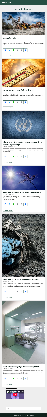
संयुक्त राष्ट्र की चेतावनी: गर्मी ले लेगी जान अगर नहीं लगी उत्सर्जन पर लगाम (22, 192)
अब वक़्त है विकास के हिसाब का (11, 38)
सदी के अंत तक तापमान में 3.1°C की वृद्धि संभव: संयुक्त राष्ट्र (18, 90)
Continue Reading (8, 55)
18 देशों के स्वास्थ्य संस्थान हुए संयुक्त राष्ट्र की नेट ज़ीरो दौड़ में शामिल (21, 367)
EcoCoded (32, 415)
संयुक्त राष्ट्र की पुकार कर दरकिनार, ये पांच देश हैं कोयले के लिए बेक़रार (21, 279)
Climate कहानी (6, 2)
